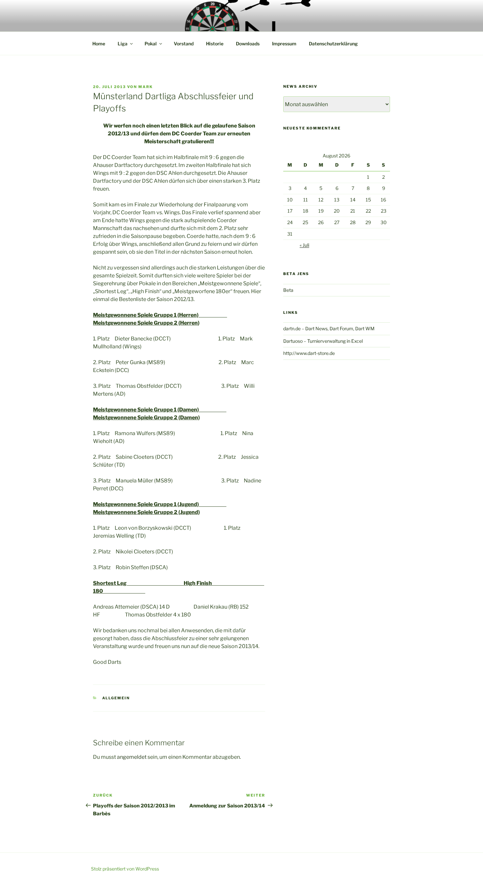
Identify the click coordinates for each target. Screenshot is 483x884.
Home (98, 43)
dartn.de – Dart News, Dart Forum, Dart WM (329, 328)
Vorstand (184, 43)
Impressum (284, 43)
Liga (122, 43)
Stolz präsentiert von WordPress (125, 869)
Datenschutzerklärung (333, 43)
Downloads (248, 43)
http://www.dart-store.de (309, 353)
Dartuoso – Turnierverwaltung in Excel (323, 341)
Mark (145, 86)
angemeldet (132, 757)
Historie (214, 43)
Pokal (151, 43)
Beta (288, 290)
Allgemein (116, 698)
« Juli (304, 245)
